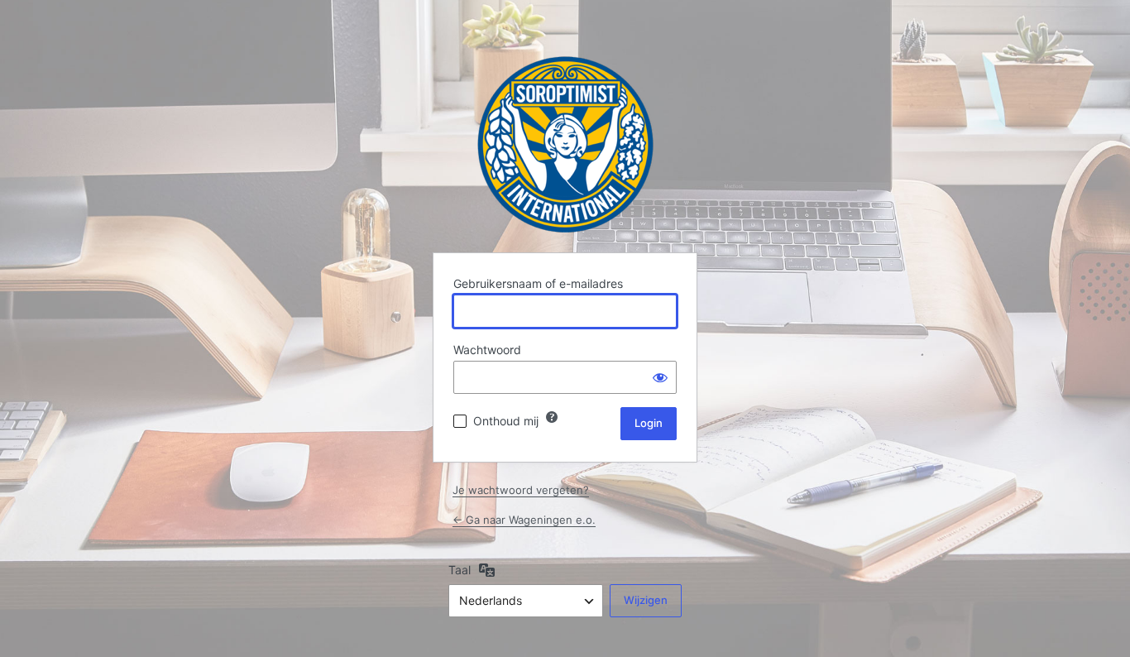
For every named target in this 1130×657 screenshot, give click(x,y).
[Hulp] (552, 417)
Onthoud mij (506, 421)
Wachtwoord (487, 350)
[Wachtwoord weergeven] (660, 377)
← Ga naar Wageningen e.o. (524, 519)
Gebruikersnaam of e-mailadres (538, 283)
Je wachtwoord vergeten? (520, 489)
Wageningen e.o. (565, 144)
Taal (459, 570)
